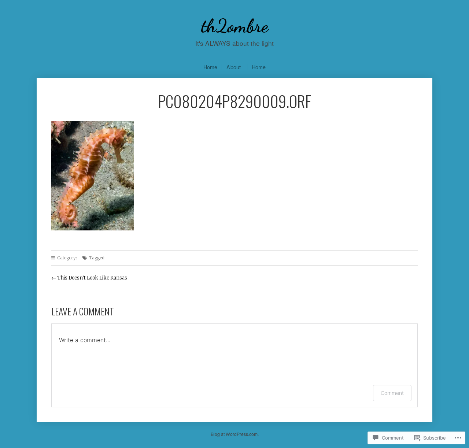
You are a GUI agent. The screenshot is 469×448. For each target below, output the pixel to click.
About (233, 67)
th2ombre (234, 25)
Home (210, 67)
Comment (392, 393)
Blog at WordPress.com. (235, 434)
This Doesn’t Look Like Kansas (89, 278)
